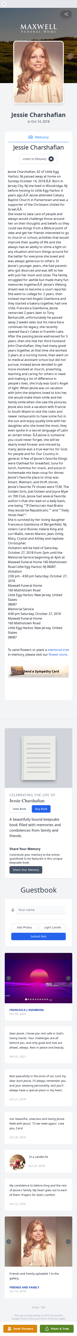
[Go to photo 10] (47, 999)
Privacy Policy (27, 1318)
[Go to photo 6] (38, 999)
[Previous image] (8, 978)
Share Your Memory (26, 870)
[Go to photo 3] (31, 999)
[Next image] (68, 978)
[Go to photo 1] (26, 999)
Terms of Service (49, 1318)
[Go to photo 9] (45, 999)
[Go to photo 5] (35, 999)
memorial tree (58, 650)
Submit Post (38, 936)
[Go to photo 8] (42, 999)
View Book (19, 809)
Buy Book (41, 809)
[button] (38, 978)
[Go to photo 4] (33, 999)
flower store (58, 654)
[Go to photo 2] (28, 999)
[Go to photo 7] (40, 999)
